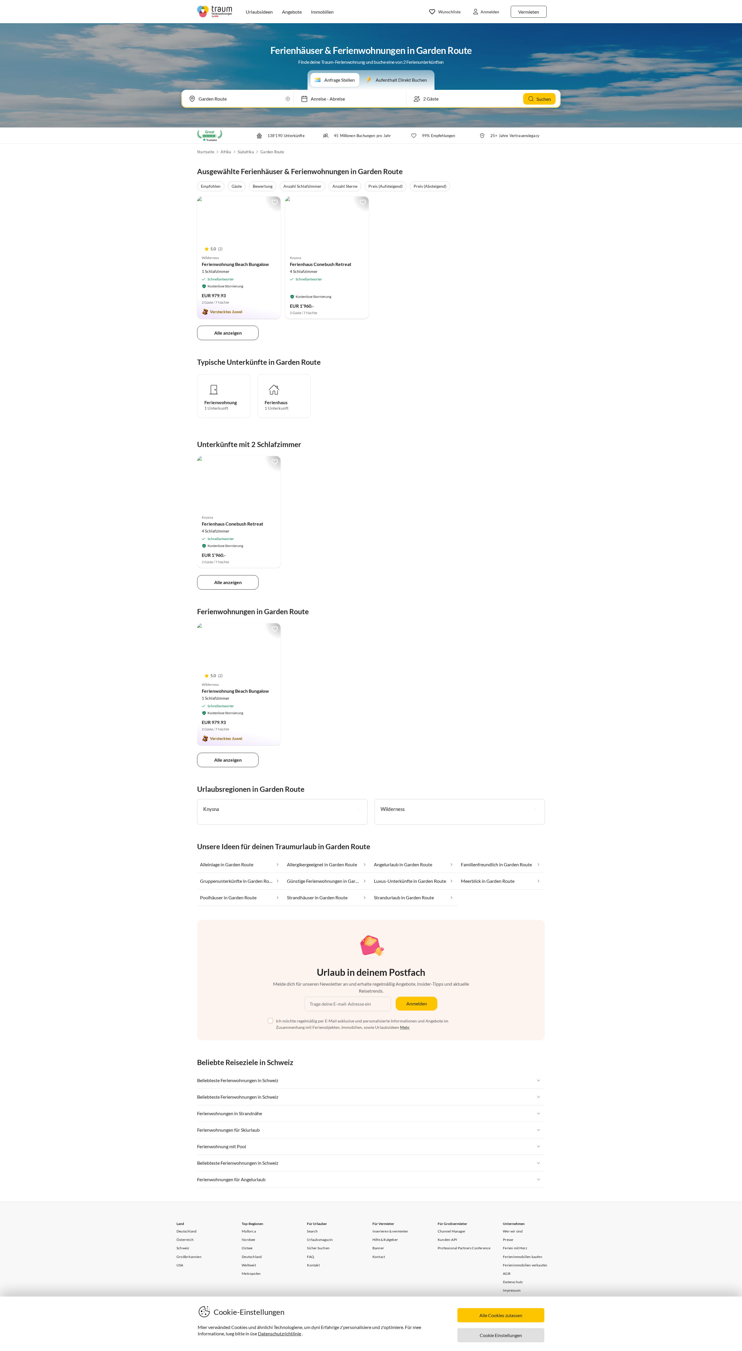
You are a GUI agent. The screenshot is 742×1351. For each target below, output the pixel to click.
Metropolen (251, 1273)
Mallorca (249, 1231)
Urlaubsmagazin (320, 1239)
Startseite (205, 151)
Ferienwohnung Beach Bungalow (235, 264)
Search (312, 1231)
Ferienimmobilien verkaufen (525, 1265)
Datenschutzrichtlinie (279, 1333)
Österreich (185, 1239)
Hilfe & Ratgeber (385, 1239)
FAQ (310, 1257)
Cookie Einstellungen (501, 1335)
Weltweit (249, 1265)
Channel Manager (451, 1231)
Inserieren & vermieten (390, 1231)
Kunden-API (447, 1239)
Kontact (378, 1257)
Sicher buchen (318, 1248)
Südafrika (246, 151)
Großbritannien (189, 1257)
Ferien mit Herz (515, 1248)
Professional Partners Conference (464, 1248)
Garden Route (272, 151)
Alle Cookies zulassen (500, 1315)
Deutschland (187, 1231)
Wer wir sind (513, 1231)
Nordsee (248, 1239)
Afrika (226, 151)
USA (180, 1265)
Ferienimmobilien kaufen (522, 1257)
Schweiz (183, 1248)
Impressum (512, 1290)
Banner (378, 1248)
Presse (508, 1239)
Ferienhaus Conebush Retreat (320, 264)
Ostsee (247, 1248)
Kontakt (313, 1265)
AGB (506, 1273)
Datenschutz (513, 1282)
